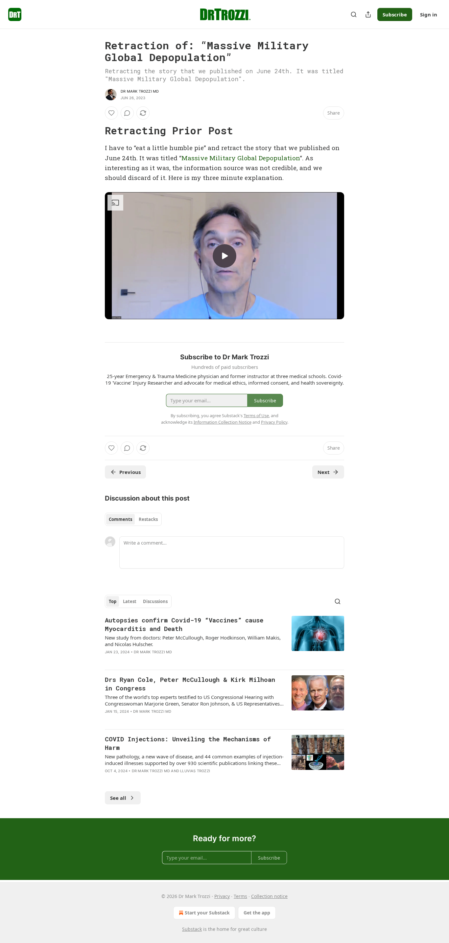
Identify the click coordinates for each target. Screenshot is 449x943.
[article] (224, 640)
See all (118, 798)
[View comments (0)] (127, 113)
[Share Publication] (368, 14)
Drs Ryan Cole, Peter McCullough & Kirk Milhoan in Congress (190, 683)
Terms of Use (256, 415)
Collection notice (269, 896)
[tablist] (133, 519)
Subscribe (395, 14)
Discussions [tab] (155, 601)
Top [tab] (112, 601)
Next (324, 472)
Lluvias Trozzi (195, 771)
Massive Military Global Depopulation (240, 158)
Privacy (222, 896)
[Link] (95, 130)
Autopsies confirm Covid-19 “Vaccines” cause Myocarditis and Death (184, 624)
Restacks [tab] (148, 519)
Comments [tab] (120, 519)
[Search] (353, 14)
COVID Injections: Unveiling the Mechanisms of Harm (188, 743)
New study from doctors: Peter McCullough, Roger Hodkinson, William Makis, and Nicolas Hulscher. (193, 640)
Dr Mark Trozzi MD (140, 91)
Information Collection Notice (222, 422)
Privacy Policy (274, 422)
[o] (224, 256)
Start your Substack (207, 912)
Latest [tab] (129, 601)
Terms (240, 896)
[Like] (111, 113)
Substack (192, 929)
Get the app (257, 912)
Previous (130, 472)
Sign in (428, 14)
